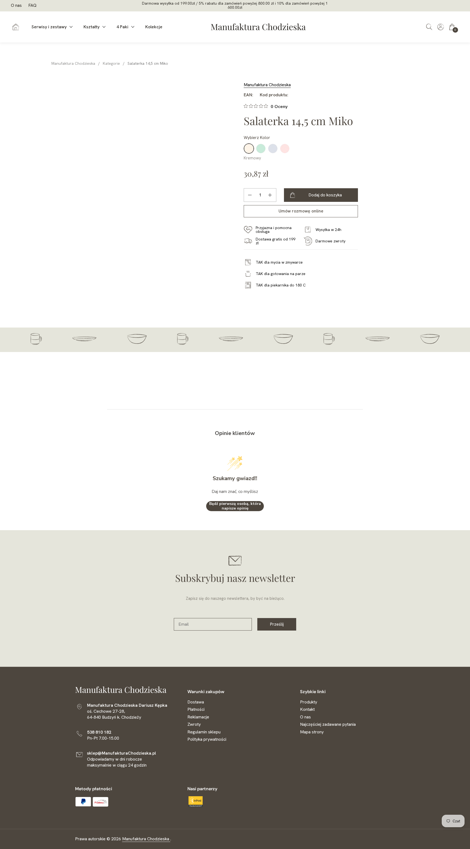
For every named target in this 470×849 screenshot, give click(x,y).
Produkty (308, 702)
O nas (16, 5)
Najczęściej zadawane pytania (328, 724)
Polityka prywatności (206, 739)
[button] (429, 27)
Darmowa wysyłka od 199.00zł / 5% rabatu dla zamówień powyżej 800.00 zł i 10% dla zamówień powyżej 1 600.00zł (235, 5)
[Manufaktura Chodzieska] (258, 26)
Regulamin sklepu (204, 732)
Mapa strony (312, 732)
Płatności (196, 709)
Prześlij (277, 624)
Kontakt (307, 709)
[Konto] (441, 25)
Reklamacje (198, 717)
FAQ (32, 5)
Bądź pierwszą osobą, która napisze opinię (235, 506)
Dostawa (195, 702)
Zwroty (194, 724)
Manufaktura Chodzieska (267, 85)
